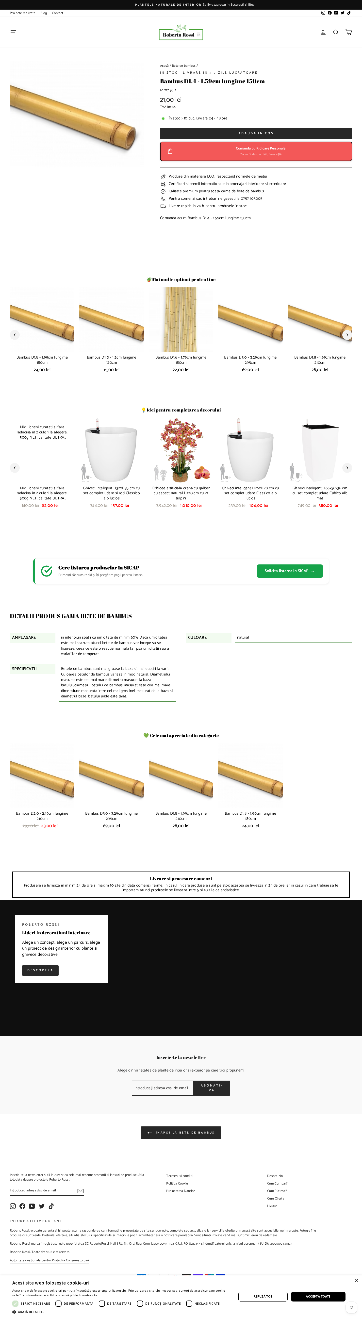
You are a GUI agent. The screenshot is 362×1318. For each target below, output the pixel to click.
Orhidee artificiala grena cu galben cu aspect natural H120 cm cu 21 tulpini (181, 493)
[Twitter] (42, 1206)
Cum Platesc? (277, 1191)
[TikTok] (51, 1206)
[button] (121, 1311)
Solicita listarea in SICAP (290, 571)
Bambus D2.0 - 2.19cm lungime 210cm (42, 816)
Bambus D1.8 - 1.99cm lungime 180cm (42, 360)
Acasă (164, 65)
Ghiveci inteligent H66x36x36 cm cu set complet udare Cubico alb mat (320, 493)
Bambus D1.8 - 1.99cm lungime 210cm (320, 360)
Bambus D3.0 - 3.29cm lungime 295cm (250, 360)
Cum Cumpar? (277, 1183)
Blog (43, 13)
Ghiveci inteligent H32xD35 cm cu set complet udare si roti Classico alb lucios (111, 493)
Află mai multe (109, 1295)
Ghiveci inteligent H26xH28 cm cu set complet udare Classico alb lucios (250, 493)
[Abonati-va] (80, 1191)
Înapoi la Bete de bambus (184, 1132)
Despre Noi (275, 1176)
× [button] (356, 1281)
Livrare (272, 1206)
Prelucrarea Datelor (180, 1191)
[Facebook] (22, 1206)
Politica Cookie (177, 1183)
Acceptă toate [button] (318, 1296)
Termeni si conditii (179, 1176)
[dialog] (181, 1296)
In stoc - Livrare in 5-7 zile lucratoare (209, 72)
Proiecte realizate (22, 13)
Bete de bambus (184, 65)
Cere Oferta (275, 1198)
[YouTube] (32, 1206)
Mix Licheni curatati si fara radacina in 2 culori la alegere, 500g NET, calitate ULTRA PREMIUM (42, 496)
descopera (40, 970)
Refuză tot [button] (263, 1296)
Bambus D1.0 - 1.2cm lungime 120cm (111, 360)
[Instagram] (13, 1206)
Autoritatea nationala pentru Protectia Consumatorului (49, 1260)
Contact (57, 13)
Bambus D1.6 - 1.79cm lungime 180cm (180, 360)
